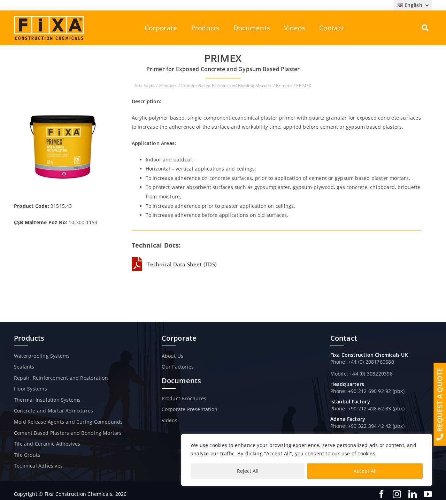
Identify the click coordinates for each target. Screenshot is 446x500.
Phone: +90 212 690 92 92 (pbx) (367, 391)
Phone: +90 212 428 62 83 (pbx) (367, 408)
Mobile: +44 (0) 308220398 (361, 373)
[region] (306, 460)
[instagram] (397, 494)
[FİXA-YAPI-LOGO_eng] (49, 18)
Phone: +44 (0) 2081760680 (362, 361)
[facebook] (381, 494)
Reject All (248, 471)
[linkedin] (412, 494)
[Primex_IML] (62, 99)
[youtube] (428, 494)
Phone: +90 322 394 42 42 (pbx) (367, 426)
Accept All (365, 471)
